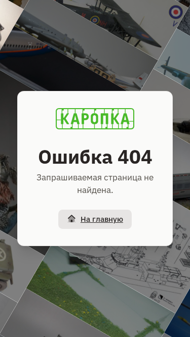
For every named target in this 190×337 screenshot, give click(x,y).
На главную (102, 219)
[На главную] (95, 118)
